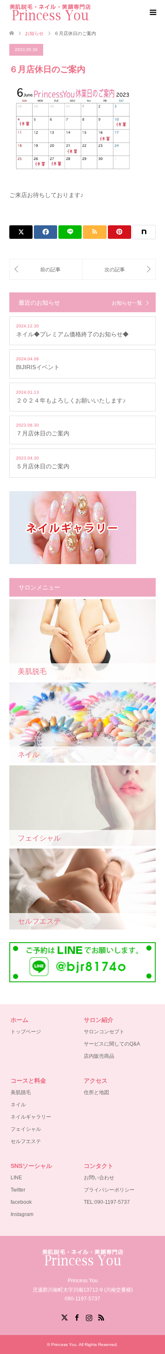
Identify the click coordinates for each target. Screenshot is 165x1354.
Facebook (76, 1317)
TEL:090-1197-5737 (107, 1202)
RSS (101, 1317)
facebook (21, 1202)
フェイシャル (26, 1129)
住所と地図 (96, 1092)
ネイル (18, 1105)
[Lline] (70, 232)
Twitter (18, 1190)
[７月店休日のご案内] (118, 269)
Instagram (22, 1214)
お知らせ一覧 (127, 302)
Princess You (64, 1344)
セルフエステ (26, 1141)
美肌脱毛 (21, 1092)
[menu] (152, 12)
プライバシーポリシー (109, 1190)
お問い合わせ (99, 1178)
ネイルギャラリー (31, 1117)
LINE (16, 1178)
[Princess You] (50, 12)
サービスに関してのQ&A (112, 1044)
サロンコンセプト (104, 1032)
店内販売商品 (99, 1056)
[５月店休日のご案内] (46, 269)
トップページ (26, 1032)
